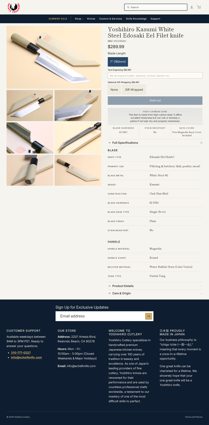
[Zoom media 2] (30, 105)
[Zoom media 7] (78, 170)
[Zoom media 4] (30, 137)
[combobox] (158, 7)
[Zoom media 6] (30, 170)
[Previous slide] (19, 263)
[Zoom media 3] (78, 105)
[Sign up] (148, 316)
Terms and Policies (193, 417)
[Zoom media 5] (78, 137)
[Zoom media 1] (54, 57)
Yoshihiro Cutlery (22, 417)
